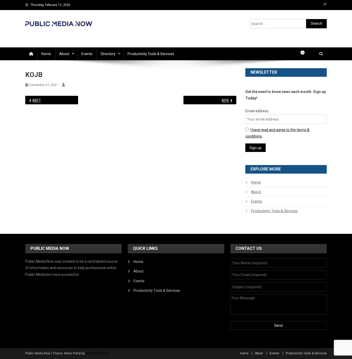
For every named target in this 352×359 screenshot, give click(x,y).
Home (46, 54)
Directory (108, 54)
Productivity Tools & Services (151, 54)
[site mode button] (305, 52)
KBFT (36, 100)
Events (87, 54)
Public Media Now (58, 32)
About (64, 54)
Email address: (257, 111)
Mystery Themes (98, 353)
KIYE (225, 100)
